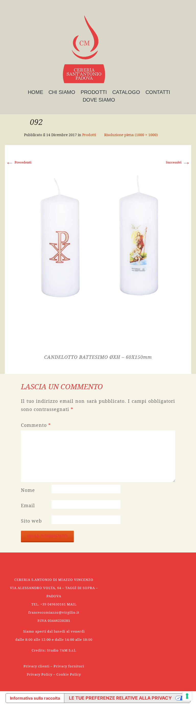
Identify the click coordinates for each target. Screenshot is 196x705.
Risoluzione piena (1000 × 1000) (131, 134)
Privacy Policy (39, 674)
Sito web (31, 521)
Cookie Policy (68, 674)
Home (35, 92)
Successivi (178, 162)
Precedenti (18, 162)
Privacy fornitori (69, 666)
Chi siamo (61, 92)
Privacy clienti (36, 666)
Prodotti (94, 92)
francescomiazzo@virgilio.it (53, 612)
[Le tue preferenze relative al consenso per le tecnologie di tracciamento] (187, 696)
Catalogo (126, 92)
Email (28, 505)
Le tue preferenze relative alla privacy (120, 698)
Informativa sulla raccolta (35, 698)
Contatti (157, 92)
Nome (28, 490)
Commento (36, 425)
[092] (98, 260)
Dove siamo (99, 100)
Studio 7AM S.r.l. (61, 650)
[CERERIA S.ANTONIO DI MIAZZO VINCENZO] (84, 49)
